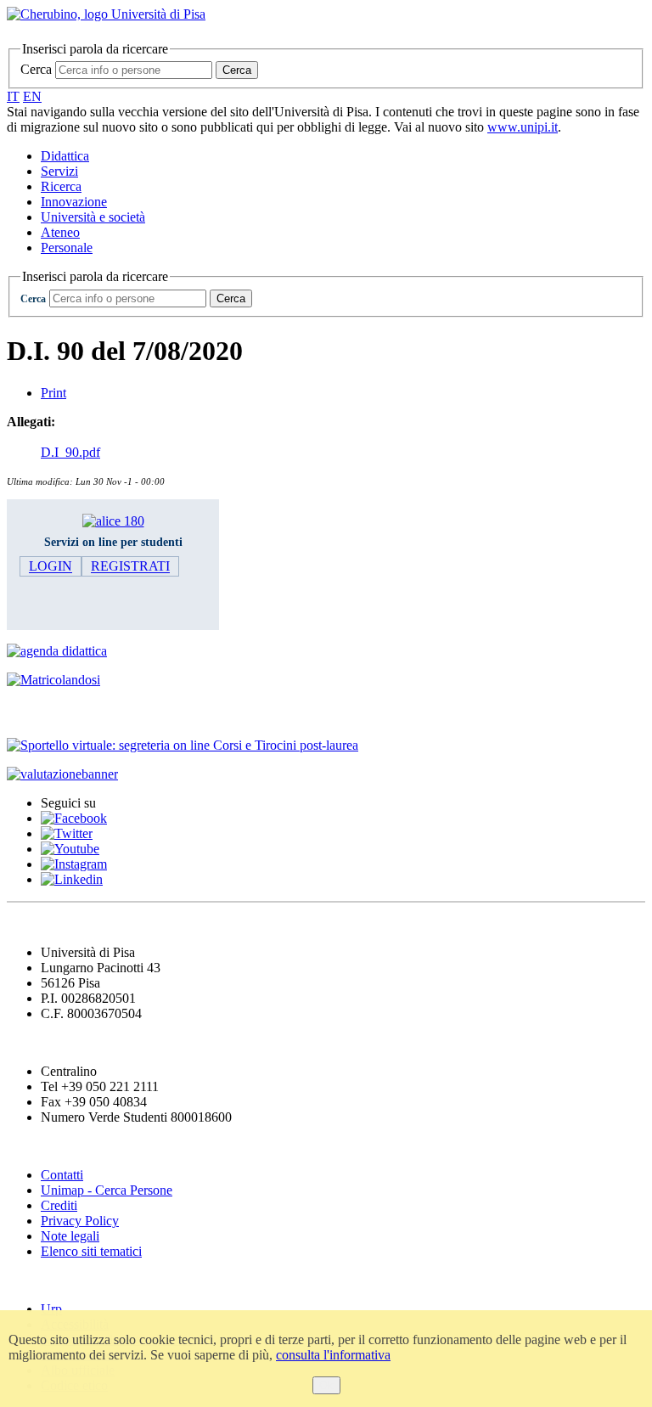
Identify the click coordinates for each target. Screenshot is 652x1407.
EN (32, 96)
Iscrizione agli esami (76, 712)
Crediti (59, 1205)
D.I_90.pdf (70, 452)
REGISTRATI (130, 567)
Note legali (70, 1236)
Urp (51, 1309)
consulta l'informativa (333, 1355)
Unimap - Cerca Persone (106, 1190)
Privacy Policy (80, 1220)
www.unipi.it (522, 127)
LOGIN (50, 567)
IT (13, 96)
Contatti (62, 1175)
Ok (326, 1385)
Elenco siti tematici (91, 1251)
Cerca (36, 69)
